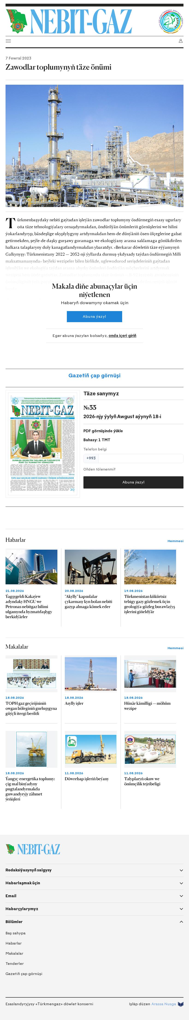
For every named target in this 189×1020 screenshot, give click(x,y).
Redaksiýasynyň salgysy (29, 870)
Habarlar (14, 943)
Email (11, 896)
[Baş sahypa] (81, 21)
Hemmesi (175, 541)
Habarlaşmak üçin (23, 883)
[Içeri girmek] (180, 41)
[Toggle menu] (8, 41)
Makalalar (14, 953)
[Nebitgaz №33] (42, 444)
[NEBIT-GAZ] (33, 849)
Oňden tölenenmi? (99, 469)
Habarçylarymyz (22, 909)
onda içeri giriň (122, 335)
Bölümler (14, 922)
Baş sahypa (16, 933)
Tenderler (15, 963)
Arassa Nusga (163, 1004)
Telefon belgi (95, 449)
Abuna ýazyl (94, 316)
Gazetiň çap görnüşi (94, 375)
